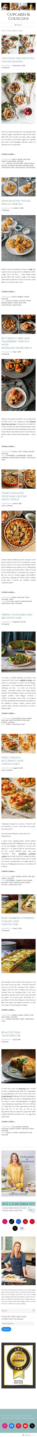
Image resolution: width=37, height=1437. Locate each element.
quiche (4, 165)
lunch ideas (29, 163)
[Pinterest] (32, 1221)
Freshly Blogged (6, 1096)
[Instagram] (4, 1221)
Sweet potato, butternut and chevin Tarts (12, 761)
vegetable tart (7, 167)
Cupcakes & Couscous (18, 16)
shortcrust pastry (18, 458)
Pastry (26, 297)
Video (11, 599)
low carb (10, 601)
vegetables (20, 167)
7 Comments (5, 210)
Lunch (14, 159)
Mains (20, 159)
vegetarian (30, 167)
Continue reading (8, 154)
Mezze (20, 297)
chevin (9, 163)
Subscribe (6, 1329)
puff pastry (27, 880)
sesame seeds (6, 303)
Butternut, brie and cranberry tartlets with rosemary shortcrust (16, 343)
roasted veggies (15, 165)
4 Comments (5, 68)
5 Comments (5, 930)
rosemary (5, 458)
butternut (10, 455)
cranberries (21, 455)
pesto (8, 724)
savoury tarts (25, 301)
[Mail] (21, 1228)
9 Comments (5, 624)
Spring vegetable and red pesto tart (16, 616)
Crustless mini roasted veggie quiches (17, 60)
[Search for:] (18, 1311)
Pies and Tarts (23, 597)
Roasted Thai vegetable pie (10, 1034)
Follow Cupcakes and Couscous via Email (13, 1317)
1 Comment (4, 1042)
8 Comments (5, 354)
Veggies (20, 161)
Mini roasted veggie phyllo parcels (15, 202)
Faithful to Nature (26, 680)
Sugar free (11, 161)
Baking (14, 452)
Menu (19, 25)
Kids (20, 452)
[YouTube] (25, 1221)
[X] (15, 1228)
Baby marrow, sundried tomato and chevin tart (17, 921)
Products (18, 720)
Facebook (22, 1088)
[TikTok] (11, 1221)
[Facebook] (18, 1221)
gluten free (18, 163)
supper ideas (28, 165)
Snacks (31, 452)
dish (30, 269)
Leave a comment (7, 505)
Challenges (17, 718)
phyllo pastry (12, 301)
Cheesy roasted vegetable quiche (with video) (14, 496)
